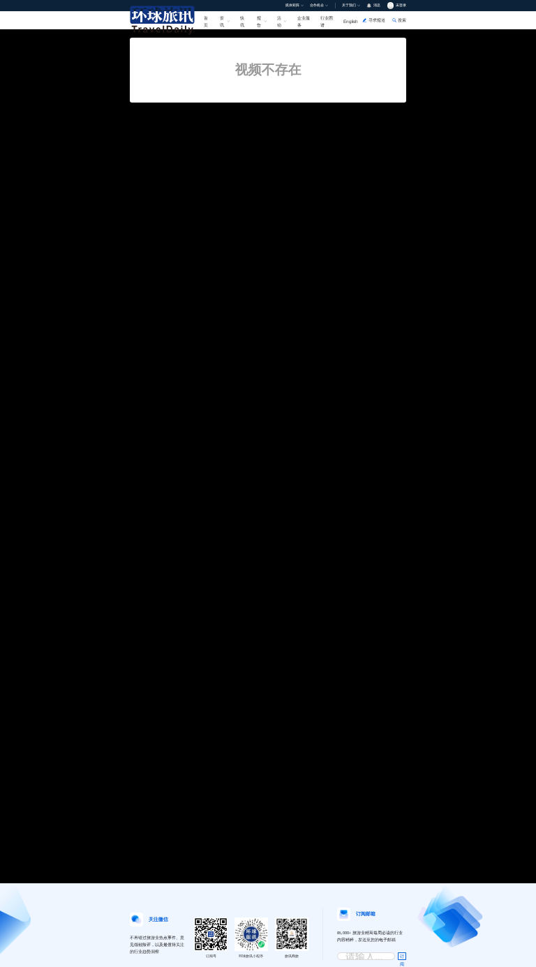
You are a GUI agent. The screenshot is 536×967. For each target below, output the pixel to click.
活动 (279, 21)
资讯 (222, 21)
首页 (206, 21)
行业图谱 (326, 21)
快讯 (242, 21)
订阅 (402, 957)
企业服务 (303, 21)
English (350, 21)
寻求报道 (376, 19)
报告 (259, 21)
